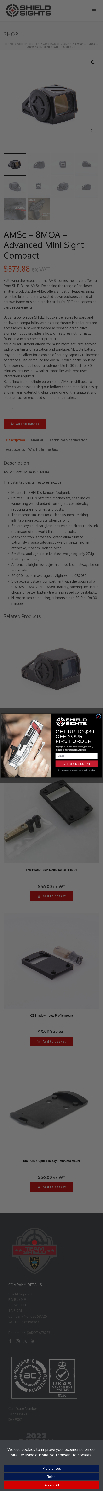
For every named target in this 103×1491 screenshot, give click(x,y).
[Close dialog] (98, 716)
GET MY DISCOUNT (77, 763)
